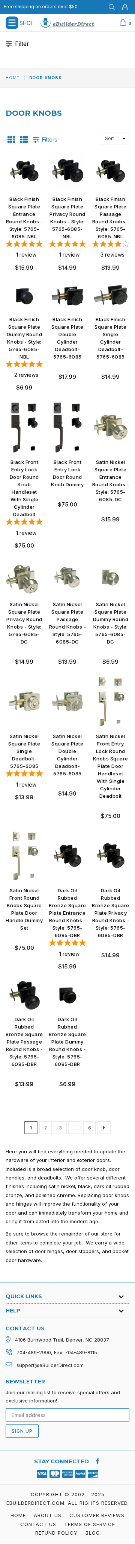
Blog (93, 1533)
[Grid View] (11, 139)
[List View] (24, 139)
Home (13, 77)
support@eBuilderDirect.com (50, 1365)
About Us (48, 1515)
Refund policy (56, 1533)
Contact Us (38, 1524)
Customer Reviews (96, 1515)
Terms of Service (89, 1524)
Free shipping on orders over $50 (41, 6)
